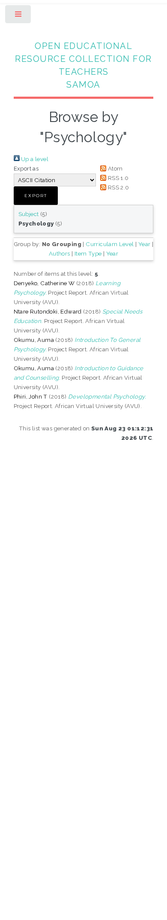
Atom (114, 168)
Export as (26, 168)
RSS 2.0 (117, 187)
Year (144, 244)
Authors (59, 253)
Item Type (88, 253)
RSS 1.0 (117, 177)
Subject (28, 213)
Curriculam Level (110, 244)
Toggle (18, 16)
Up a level (34, 158)
